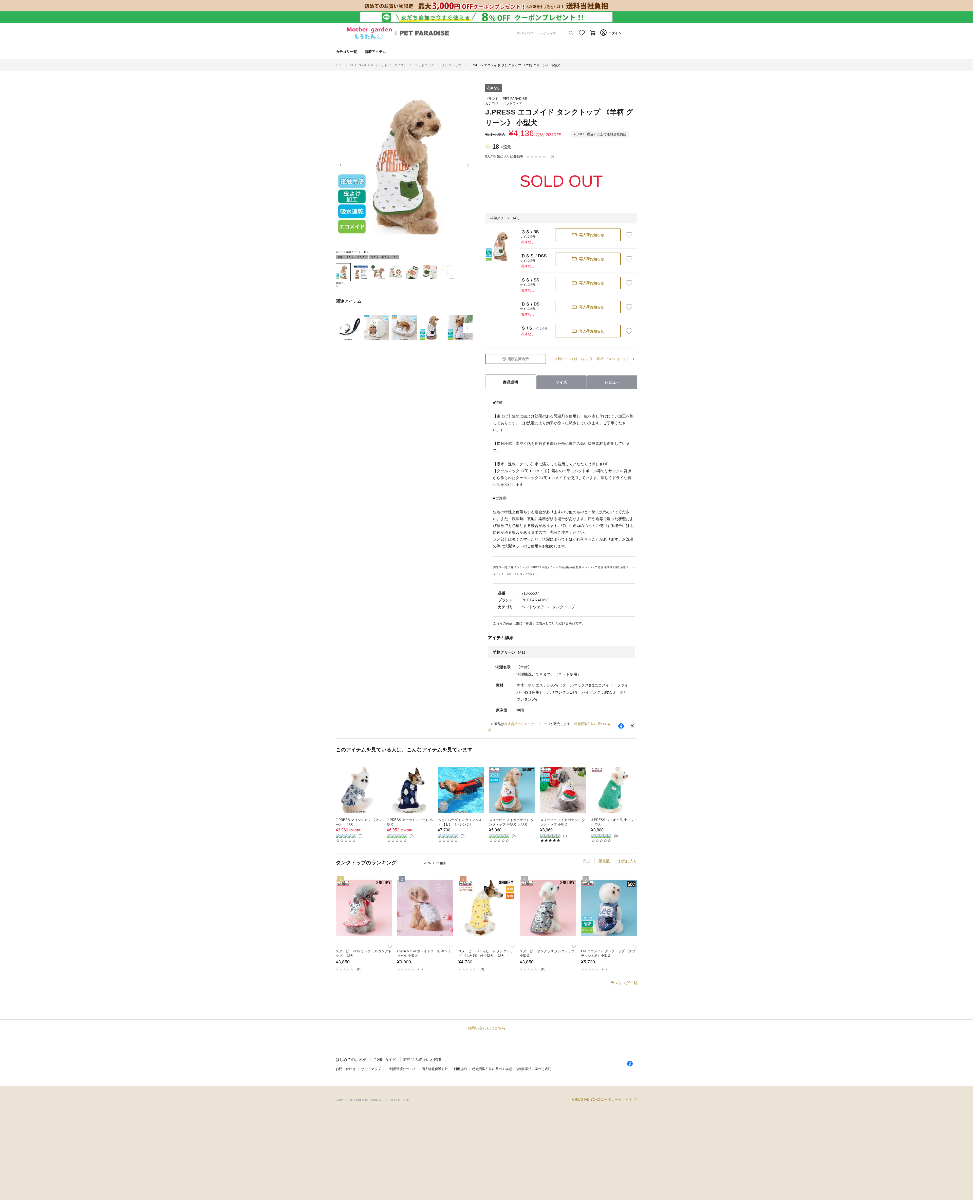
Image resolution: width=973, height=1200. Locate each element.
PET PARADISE (515, 99)
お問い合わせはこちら (486, 1028)
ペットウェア (424, 65)
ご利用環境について (401, 1069)
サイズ (561, 382)
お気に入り (627, 861)
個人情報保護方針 (435, 1069)
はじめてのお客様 (351, 1059)
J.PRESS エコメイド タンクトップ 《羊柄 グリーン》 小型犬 (514, 65)
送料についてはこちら (570, 359)
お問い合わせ (345, 1069)
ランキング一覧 (624, 983)
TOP (339, 65)
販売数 (604, 861)
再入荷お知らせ (591, 235)
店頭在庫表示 (518, 359)
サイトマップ (371, 1069)
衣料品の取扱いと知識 (422, 1059)
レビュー (612, 382)
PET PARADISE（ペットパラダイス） (378, 65)
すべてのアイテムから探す (536, 33)
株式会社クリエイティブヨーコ (527, 724)
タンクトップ (451, 65)
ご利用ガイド (384, 1059)
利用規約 (460, 1069)
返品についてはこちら (613, 359)
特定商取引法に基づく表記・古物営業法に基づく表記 (511, 1069)
